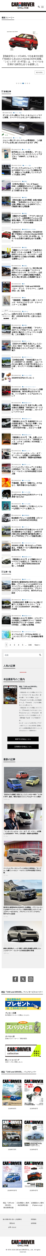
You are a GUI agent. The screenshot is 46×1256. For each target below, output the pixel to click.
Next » (37, 645)
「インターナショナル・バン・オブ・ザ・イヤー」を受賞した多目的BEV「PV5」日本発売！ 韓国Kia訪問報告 (22, 832)
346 (30, 645)
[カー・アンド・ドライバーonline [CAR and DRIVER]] (23, 5)
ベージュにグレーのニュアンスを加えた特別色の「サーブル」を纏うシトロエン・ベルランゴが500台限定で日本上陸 (22, 870)
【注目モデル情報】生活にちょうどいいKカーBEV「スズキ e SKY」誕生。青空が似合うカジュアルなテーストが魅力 (22, 796)
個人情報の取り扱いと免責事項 (12, 1219)
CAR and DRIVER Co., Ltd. (24, 1250)
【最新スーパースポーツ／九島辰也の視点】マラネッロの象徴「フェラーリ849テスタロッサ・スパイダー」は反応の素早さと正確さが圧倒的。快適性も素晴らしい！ (23, 61)
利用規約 (33, 1219)
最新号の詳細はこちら (23, 739)
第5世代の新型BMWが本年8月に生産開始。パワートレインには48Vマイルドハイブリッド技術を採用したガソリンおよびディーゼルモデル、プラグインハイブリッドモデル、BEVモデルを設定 (23, 910)
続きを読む (39, 74)
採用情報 (33, 1223)
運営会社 (12, 1223)
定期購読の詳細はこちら (23, 746)
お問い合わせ (12, 1227)
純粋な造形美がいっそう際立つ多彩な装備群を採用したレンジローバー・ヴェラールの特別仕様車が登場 (22, 949)
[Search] (40, 655)
